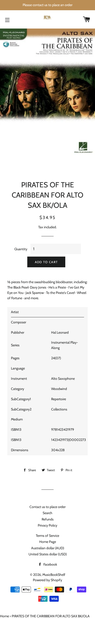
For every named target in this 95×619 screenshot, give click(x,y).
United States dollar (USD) (47, 554)
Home (4, 616)
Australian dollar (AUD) (47, 548)
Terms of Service (47, 535)
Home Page (47, 541)
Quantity (20, 249)
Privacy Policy (47, 525)
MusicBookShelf (53, 574)
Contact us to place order (47, 507)
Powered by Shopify (47, 580)
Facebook (50, 564)
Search (47, 513)
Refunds (48, 519)
